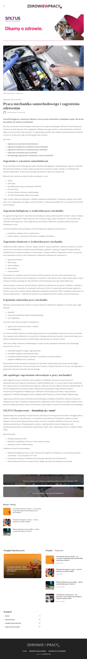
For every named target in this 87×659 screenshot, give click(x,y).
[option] (22, 522)
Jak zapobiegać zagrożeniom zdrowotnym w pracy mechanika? (30, 155)
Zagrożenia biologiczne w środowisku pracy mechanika (28, 147)
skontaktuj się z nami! (43, 410)
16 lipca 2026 (10, 574)
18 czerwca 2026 (60, 601)
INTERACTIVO (47, 654)
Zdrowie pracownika (12, 99)
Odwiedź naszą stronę (37, 651)
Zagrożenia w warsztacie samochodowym (23, 144)
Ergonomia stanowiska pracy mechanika (22, 153)
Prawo (23, 616)
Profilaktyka (57, 490)
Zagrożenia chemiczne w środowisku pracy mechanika (27, 150)
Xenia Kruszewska (11, 112)
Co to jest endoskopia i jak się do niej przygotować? (48, 493)
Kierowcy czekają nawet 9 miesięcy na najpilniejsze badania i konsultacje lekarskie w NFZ (50, 481)
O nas (25, 651)
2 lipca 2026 (59, 574)
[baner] (43, 27)
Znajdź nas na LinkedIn (57, 651)
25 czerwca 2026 (60, 586)
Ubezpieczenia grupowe (33, 478)
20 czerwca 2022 (21, 112)
